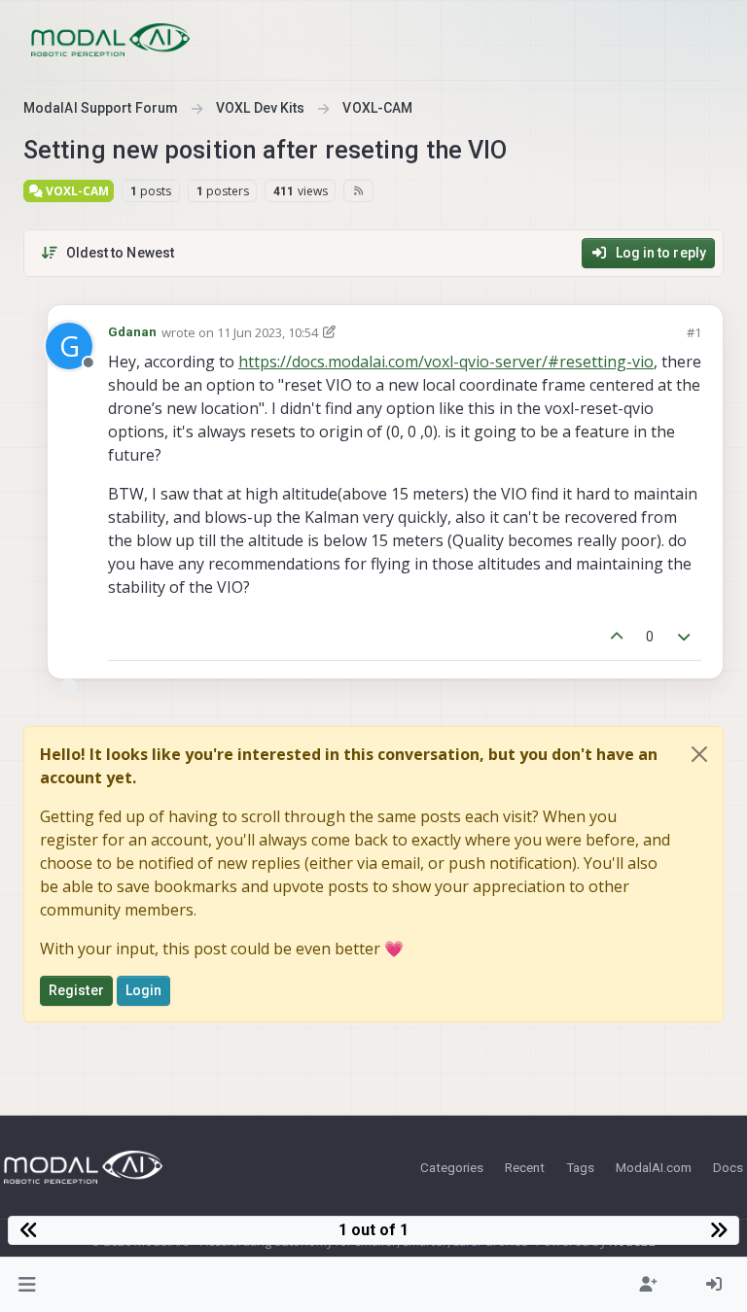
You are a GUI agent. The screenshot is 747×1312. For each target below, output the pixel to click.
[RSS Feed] (358, 190)
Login (143, 990)
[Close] (699, 754)
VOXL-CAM (76, 191)
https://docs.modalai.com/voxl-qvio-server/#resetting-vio (446, 361)
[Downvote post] (684, 637)
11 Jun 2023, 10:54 (267, 332)
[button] (28, 1284)
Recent (525, 1167)
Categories (451, 1167)
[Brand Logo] (110, 39)
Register (76, 990)
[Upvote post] (616, 637)
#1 (694, 332)
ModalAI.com (654, 1167)
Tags (580, 1167)
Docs (728, 1167)
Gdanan (133, 332)
